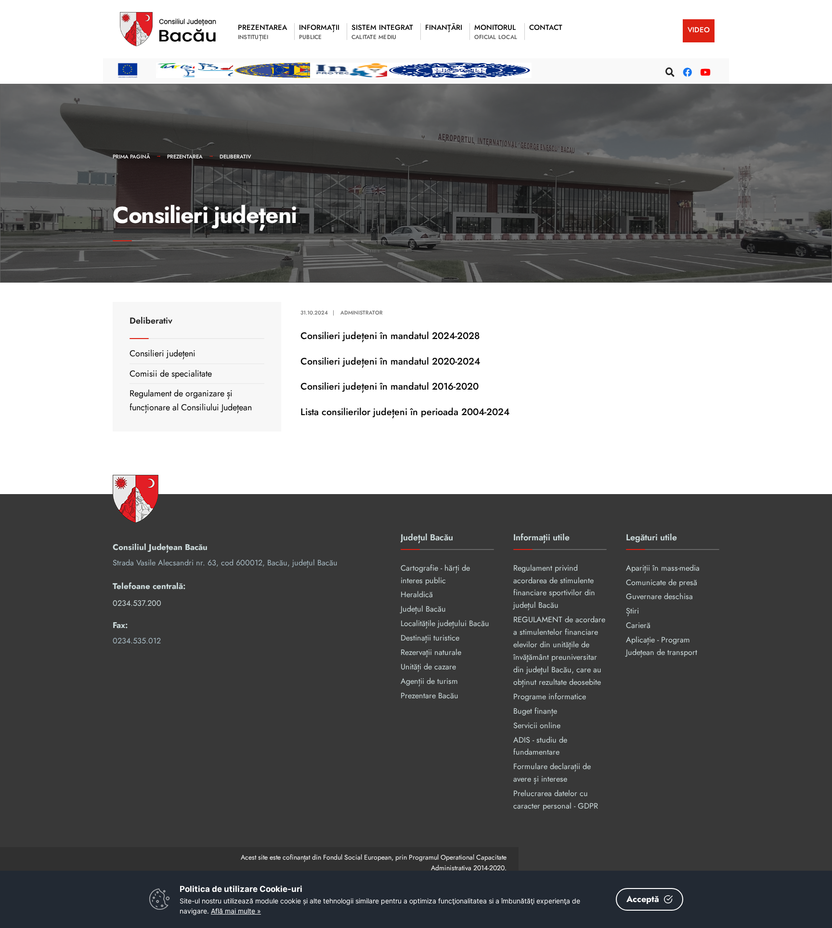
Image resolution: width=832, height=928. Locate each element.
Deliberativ (235, 156)
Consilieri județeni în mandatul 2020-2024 (390, 361)
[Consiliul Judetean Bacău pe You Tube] (703, 70)
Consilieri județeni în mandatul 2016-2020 (389, 386)
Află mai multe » (236, 911)
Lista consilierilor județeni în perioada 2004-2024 (404, 411)
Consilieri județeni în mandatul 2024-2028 (390, 335)
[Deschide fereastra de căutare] (668, 70)
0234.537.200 (137, 603)
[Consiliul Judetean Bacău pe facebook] (686, 70)
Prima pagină (131, 156)
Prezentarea (185, 156)
